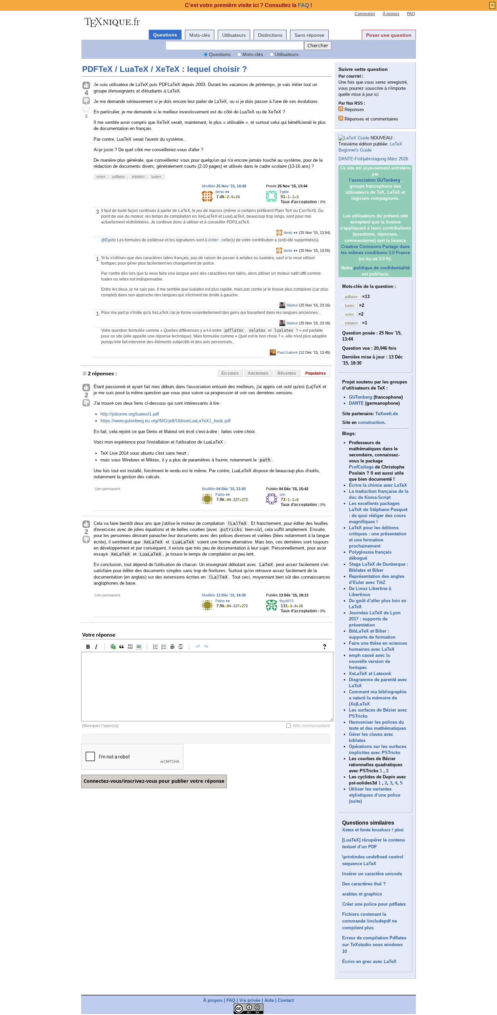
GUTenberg (360, 397)
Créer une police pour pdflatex (374, 904)
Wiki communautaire (311, 725)
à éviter (211, 240)
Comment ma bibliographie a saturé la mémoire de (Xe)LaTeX (377, 697)
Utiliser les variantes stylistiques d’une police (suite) (374, 795)
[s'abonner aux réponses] (340, 108)
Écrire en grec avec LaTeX (369, 961)
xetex (100, 177)
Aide (269, 1000)
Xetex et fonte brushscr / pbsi (373, 829)
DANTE (356, 403)
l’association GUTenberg (374, 180)
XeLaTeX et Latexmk (370, 673)
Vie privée (249, 1000)
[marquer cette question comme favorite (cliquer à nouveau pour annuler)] (86, 109)
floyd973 (286, 601)
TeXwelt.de (386, 413)
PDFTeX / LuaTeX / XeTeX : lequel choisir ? (164, 69)
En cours (230, 373)
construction (371, 422)
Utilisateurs (234, 35)
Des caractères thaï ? (364, 883)
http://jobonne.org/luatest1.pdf (129, 414)
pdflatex (118, 177)
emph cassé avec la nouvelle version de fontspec (369, 661)
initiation (138, 177)
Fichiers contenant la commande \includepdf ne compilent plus (369, 921)
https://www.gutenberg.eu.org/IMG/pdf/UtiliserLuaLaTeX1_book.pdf (165, 420)
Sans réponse (309, 35)
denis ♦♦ (222, 192)
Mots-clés (199, 35)
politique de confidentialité (382, 267)
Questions (165, 34)
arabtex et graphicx (362, 894)
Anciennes (258, 373)
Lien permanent (107, 489)
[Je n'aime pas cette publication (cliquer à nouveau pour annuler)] (86, 101)
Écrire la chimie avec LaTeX (378, 485)
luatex (156, 177)
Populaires (315, 373)
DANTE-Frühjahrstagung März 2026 (373, 158)
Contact (286, 1000)
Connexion (365, 13)
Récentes (287, 373)
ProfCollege (361, 467)
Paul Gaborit (287, 352)
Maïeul (292, 305)
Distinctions (270, 35)
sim (282, 494)
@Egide (108, 240)
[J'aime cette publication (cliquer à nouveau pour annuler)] (86, 86)
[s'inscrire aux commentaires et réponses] (340, 118)
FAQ (411, 13)
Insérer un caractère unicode (372, 873)
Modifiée (224, 186)
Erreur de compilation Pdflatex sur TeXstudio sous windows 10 (374, 944)
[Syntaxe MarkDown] (326, 646)
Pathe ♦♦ (222, 494)
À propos (391, 13)
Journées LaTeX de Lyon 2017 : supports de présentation (375, 618)
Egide (284, 192)
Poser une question (388, 35)
